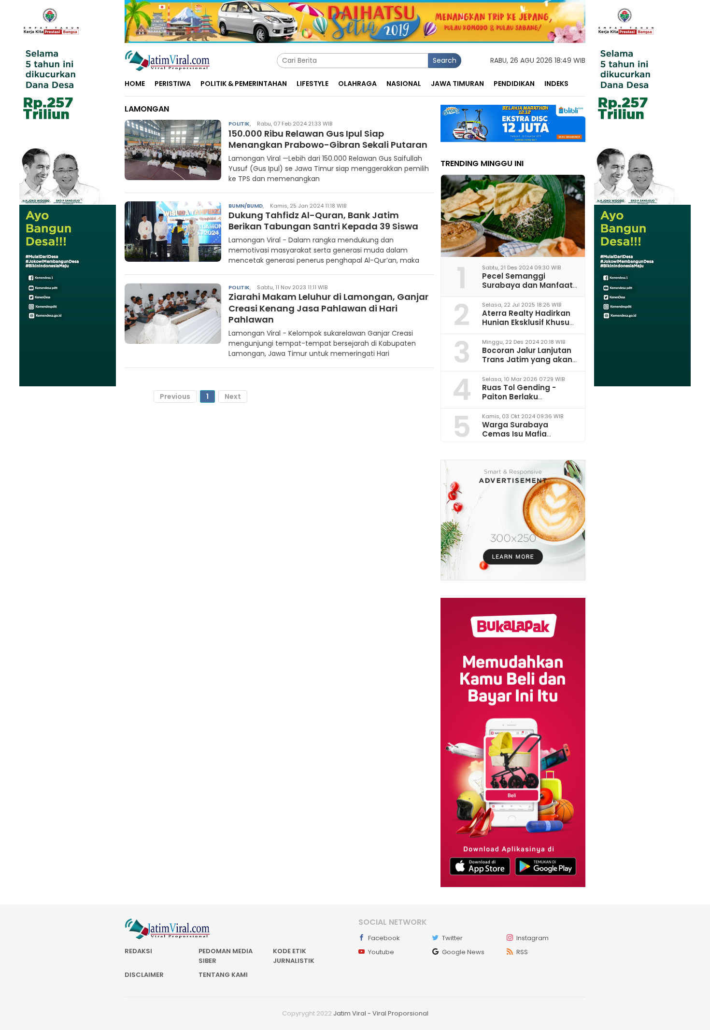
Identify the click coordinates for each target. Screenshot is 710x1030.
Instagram (532, 938)
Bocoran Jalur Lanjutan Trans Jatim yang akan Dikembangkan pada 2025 (527, 364)
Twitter (452, 938)
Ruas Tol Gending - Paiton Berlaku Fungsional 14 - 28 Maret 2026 (528, 401)
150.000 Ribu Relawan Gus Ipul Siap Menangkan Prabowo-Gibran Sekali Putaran (327, 139)
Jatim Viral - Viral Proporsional (380, 1013)
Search (444, 60)
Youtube (381, 952)
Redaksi (138, 951)
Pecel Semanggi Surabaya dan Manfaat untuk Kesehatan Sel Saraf (527, 290)
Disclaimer (144, 974)
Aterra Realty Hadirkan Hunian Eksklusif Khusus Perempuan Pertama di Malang (528, 327)
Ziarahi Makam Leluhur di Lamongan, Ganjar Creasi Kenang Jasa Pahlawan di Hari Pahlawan (328, 308)
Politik (239, 123)
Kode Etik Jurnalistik (293, 955)
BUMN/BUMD (245, 205)
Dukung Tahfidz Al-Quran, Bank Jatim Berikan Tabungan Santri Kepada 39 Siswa (323, 220)
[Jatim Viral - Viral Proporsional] (167, 60)
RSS (522, 952)
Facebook (384, 938)
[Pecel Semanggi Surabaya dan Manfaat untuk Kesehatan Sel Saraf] (512, 216)
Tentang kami (223, 974)
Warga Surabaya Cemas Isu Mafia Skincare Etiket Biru (519, 434)
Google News (463, 952)
